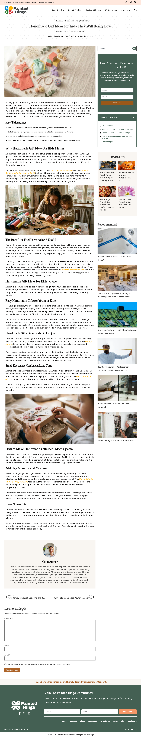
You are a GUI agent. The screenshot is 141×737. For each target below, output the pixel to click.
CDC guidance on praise (61, 170)
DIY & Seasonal (111, 10)
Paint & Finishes (74, 10)
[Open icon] (126, 2)
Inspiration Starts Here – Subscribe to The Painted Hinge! (29, 2)
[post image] (117, 241)
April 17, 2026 (64, 36)
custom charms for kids (73, 269)
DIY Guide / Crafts (78, 32)
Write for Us (105, 721)
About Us (73, 721)
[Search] (134, 48)
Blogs (82, 721)
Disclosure (132, 721)
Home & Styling (58, 10)
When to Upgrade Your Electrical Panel (115, 440)
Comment (9, 618)
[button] (133, 118)
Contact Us (92, 721)
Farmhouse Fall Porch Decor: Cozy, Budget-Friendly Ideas (107, 176)
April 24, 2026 (88, 36)
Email (7, 655)
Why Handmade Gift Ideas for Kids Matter (118, 129)
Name (7, 646)
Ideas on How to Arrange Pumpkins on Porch (126, 176)
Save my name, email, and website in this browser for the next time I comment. (38, 664)
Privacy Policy (119, 721)
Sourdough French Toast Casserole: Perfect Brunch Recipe (107, 204)
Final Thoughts (107, 142)
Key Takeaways (107, 126)
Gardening (125, 10)
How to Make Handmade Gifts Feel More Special (117, 137)
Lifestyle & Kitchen (93, 10)
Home (52, 21)
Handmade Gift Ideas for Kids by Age (116, 133)
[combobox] (115, 48)
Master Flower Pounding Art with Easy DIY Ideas (125, 203)
